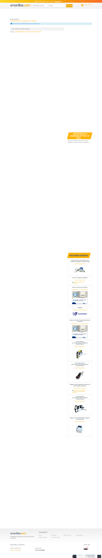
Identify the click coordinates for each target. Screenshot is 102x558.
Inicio (40, 535)
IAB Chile (86, 548)
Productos (53, 535)
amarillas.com (20, 5)
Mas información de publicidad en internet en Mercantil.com (26, 23)
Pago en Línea (67, 535)
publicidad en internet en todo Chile (28, 32)
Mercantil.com (79, 535)
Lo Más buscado (55, 537)
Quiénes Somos (43, 537)
